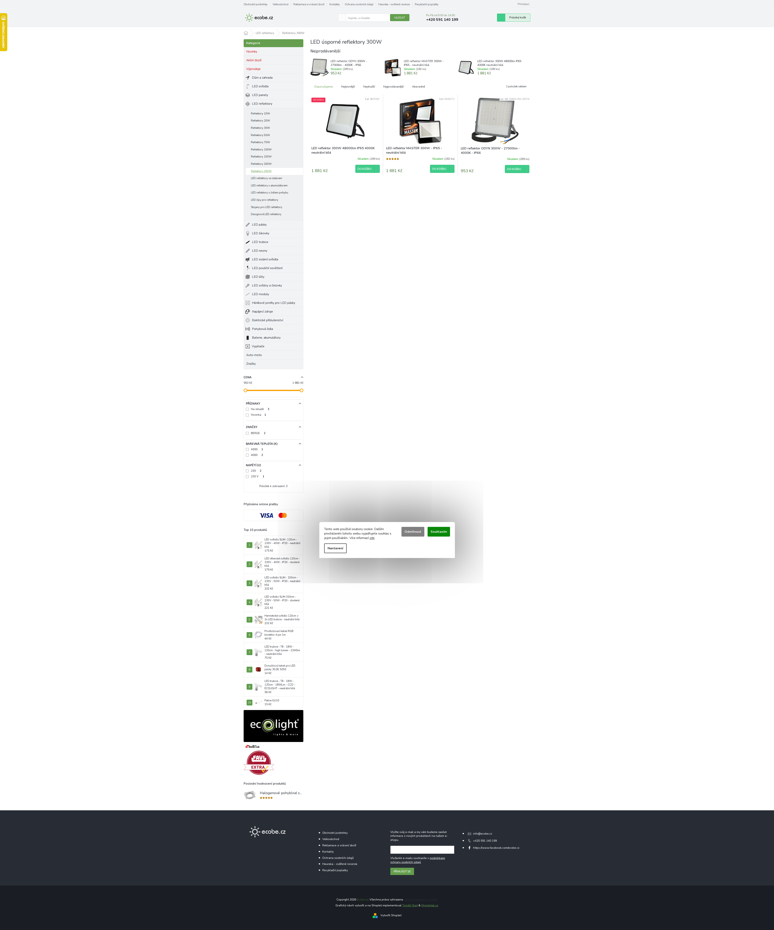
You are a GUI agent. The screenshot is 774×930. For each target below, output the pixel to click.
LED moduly (260, 294)
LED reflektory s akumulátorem (269, 185)
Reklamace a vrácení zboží (308, 4)
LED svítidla (260, 86)
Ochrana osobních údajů (359, 4)
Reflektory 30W (260, 128)
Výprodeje (253, 69)
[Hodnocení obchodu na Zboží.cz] (252, 746)
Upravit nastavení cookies (420, 899)
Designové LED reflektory (266, 214)
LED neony (259, 251)
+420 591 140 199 (485, 841)
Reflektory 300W (261, 171)
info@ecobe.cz (482, 834)
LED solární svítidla (265, 259)
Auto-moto (254, 355)
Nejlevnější (348, 87)
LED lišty (258, 277)
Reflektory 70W (260, 142)
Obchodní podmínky (256, 4)
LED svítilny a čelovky (267, 285)
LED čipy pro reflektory (264, 200)
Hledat (399, 18)
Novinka (258, 415)
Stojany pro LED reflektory (266, 207)
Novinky (251, 52)
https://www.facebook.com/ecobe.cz (496, 848)
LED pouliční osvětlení (267, 268)
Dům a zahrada (262, 78)
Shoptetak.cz (429, 905)
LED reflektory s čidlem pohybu (269, 192)
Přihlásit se (402, 871)
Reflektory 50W (260, 135)
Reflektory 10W (260, 113)
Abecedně (418, 87)
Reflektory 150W (261, 157)
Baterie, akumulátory (266, 338)
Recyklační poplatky (426, 4)
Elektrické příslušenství (267, 320)
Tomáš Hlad (410, 905)
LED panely (260, 95)
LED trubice (260, 242)
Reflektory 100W (261, 149)
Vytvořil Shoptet (390, 915)
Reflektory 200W (261, 164)
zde (372, 538)
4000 (257, 455)
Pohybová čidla (262, 329)
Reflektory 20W (260, 121)
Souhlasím (439, 531)
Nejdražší (369, 87)
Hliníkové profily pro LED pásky (273, 303)
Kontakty (334, 4)
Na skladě (260, 409)
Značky (251, 364)
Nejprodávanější (393, 87)
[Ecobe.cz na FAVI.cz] (259, 763)
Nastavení (335, 548)
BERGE (258, 433)
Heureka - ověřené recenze (394, 4)
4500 (257, 449)
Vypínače (258, 346)
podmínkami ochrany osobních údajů (417, 860)
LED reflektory (262, 104)
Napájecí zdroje (262, 312)
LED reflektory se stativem (266, 178)
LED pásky (259, 225)
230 (256, 471)
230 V (257, 476)
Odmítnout (413, 531)
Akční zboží (253, 60)
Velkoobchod (280, 4)
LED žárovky (260, 233)
